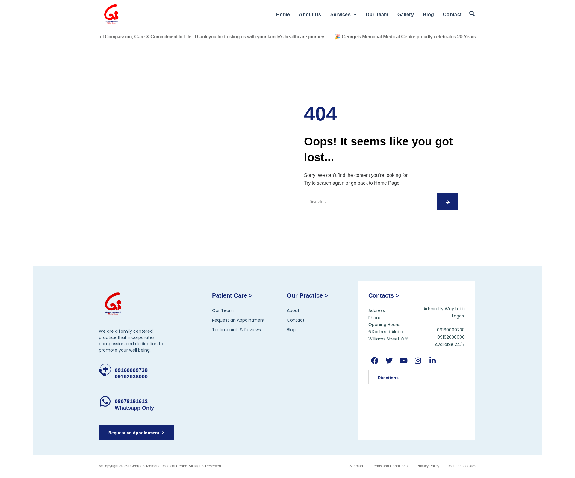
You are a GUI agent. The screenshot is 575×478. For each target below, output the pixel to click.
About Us (310, 14)
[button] (472, 14)
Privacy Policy (428, 466)
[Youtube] (403, 360)
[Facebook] (374, 360)
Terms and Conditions (390, 466)
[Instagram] (417, 360)
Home (283, 14)
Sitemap (356, 466)
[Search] (447, 201)
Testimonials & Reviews (236, 330)
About (293, 310)
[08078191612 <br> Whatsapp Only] (105, 401)
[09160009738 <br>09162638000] (105, 370)
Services (340, 14)
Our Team (377, 14)
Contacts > (383, 295)
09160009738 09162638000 (131, 373)
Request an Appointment (238, 320)
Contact (452, 14)
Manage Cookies (462, 466)
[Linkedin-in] (432, 360)
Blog (428, 14)
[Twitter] (389, 360)
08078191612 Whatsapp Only (134, 404)
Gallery (405, 14)
